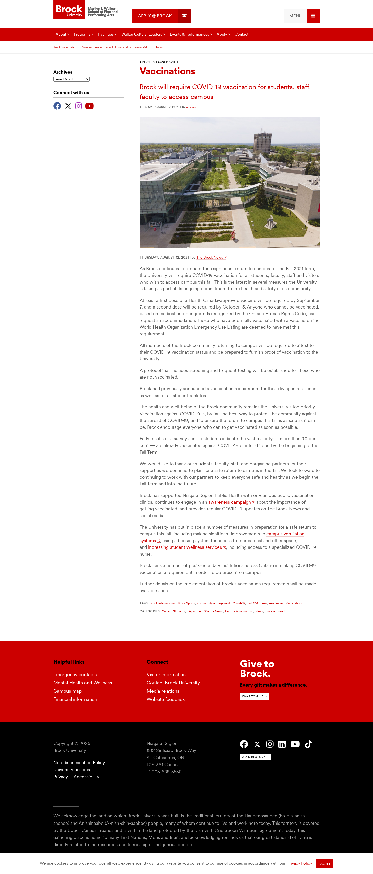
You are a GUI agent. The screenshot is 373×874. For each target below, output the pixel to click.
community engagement (213, 603)
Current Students (173, 611)
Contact (241, 34)
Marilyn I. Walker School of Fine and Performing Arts (115, 47)
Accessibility (86, 776)
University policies (71, 769)
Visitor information (166, 674)
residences (276, 603)
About (61, 34)
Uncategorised (275, 611)
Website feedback (166, 699)
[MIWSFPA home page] (86, 10)
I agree (324, 863)
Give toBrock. (257, 668)
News (159, 47)
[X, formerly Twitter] (68, 105)
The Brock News (209, 257)
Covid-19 (239, 603)
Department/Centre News (205, 611)
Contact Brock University (173, 683)
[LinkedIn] (282, 744)
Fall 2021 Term (257, 603)
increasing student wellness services (185, 547)
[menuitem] (161, 16)
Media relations (163, 691)
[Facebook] (57, 105)
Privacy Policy (299, 863)
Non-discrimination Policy (79, 762)
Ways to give (252, 696)
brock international (162, 603)
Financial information (75, 699)
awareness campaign (229, 502)
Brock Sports (186, 603)
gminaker (192, 107)
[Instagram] (78, 105)
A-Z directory (253, 757)
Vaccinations (294, 603)
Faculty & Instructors (239, 611)
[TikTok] (308, 744)
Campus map (67, 691)
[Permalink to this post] (230, 246)
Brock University (63, 47)
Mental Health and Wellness (82, 683)
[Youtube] (89, 105)
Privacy (60, 776)
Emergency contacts (75, 674)
